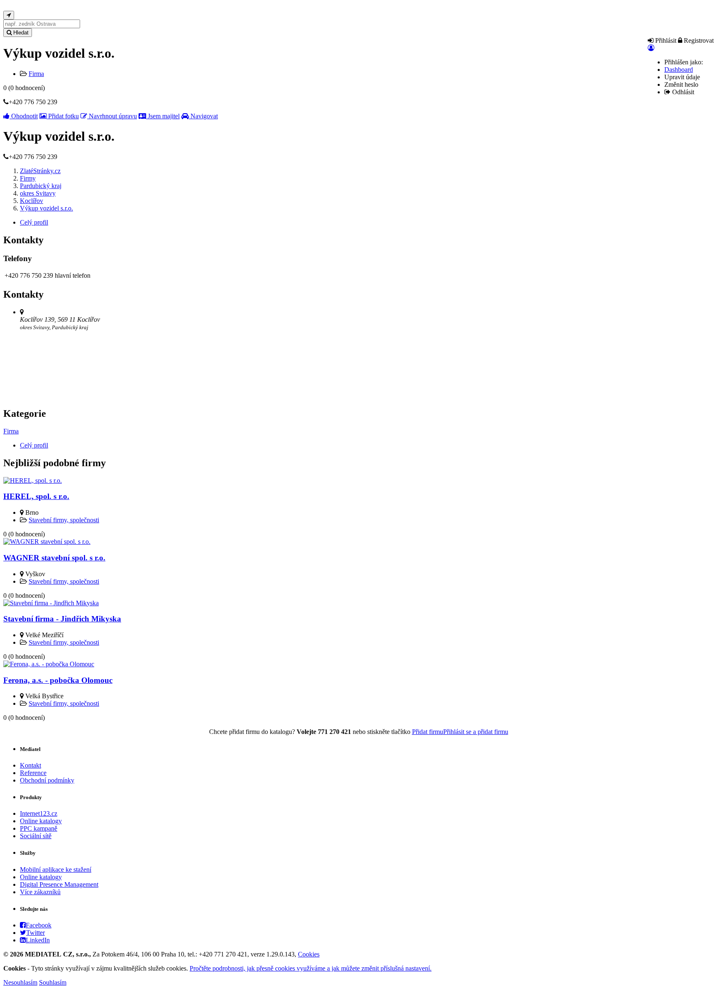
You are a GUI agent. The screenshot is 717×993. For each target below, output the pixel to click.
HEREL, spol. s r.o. (36, 496)
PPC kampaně (38, 828)
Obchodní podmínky (47, 780)
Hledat (20, 32)
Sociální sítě (35, 835)
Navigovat (203, 116)
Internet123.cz (38, 813)
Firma (36, 73)
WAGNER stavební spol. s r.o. (54, 557)
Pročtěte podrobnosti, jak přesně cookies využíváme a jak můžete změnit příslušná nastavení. (311, 968)
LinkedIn (38, 940)
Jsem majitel (163, 116)
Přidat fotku (62, 116)
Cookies (308, 954)
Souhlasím (52, 982)
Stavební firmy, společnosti (64, 519)
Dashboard (678, 69)
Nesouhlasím (20, 982)
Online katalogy (41, 820)
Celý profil (34, 222)
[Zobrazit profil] (32, 480)
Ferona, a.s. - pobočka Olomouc (57, 680)
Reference (33, 772)
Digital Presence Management (59, 884)
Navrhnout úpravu (112, 116)
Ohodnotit (24, 116)
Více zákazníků (40, 891)
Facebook (38, 925)
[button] (651, 47)
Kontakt (30, 765)
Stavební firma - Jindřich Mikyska (62, 618)
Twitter (35, 932)
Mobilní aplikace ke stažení (55, 869)
